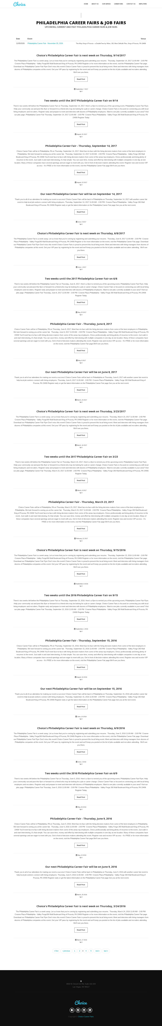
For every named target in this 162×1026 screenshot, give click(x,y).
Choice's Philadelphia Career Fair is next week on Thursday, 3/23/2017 (81, 411)
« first (56, 951)
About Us (95, 4)
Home (86, 4)
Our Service (106, 4)
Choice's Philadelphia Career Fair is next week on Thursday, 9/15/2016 (81, 550)
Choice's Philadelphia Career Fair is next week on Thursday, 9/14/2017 (81, 55)
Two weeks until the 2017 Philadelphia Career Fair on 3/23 (81, 456)
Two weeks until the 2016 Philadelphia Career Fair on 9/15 (81, 595)
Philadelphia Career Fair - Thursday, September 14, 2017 (81, 146)
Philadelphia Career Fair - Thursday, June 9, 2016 (81, 818)
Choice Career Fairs (86, 1017)
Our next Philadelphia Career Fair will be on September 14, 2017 (81, 194)
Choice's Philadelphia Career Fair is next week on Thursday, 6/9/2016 (81, 728)
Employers (143, 4)
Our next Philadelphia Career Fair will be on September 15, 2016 (81, 688)
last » (106, 951)
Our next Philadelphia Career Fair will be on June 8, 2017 (81, 372)
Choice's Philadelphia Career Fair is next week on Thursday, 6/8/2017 (81, 233)
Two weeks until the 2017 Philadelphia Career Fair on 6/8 (81, 278)
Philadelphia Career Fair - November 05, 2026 (45, 43)
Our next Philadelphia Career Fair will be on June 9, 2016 (81, 866)
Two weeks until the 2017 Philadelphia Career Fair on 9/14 (81, 100)
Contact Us (131, 4)
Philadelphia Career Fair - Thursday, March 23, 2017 (81, 502)
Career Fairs (118, 4)
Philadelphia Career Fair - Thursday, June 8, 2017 (81, 324)
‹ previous (66, 951)
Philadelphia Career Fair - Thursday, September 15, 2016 (81, 640)
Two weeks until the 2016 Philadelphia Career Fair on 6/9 (81, 773)
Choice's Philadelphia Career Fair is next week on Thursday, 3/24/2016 (81, 906)
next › (97, 951)
